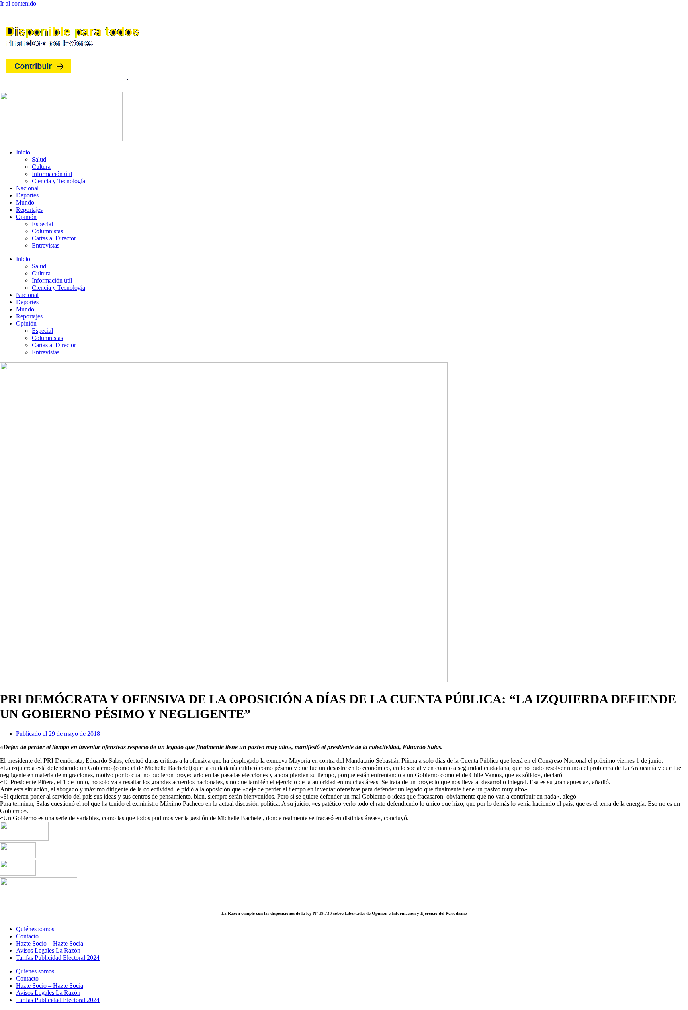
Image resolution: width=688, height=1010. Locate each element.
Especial (42, 224)
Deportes (27, 195)
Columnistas (47, 231)
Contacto (27, 936)
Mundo (25, 202)
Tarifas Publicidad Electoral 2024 (58, 957)
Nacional (27, 188)
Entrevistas (45, 245)
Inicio (23, 152)
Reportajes (29, 209)
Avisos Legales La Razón (48, 950)
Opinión (26, 216)
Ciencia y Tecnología (58, 181)
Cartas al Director (54, 238)
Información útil (52, 173)
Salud (39, 159)
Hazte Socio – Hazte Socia (49, 943)
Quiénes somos (35, 929)
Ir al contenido (18, 3)
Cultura (41, 166)
